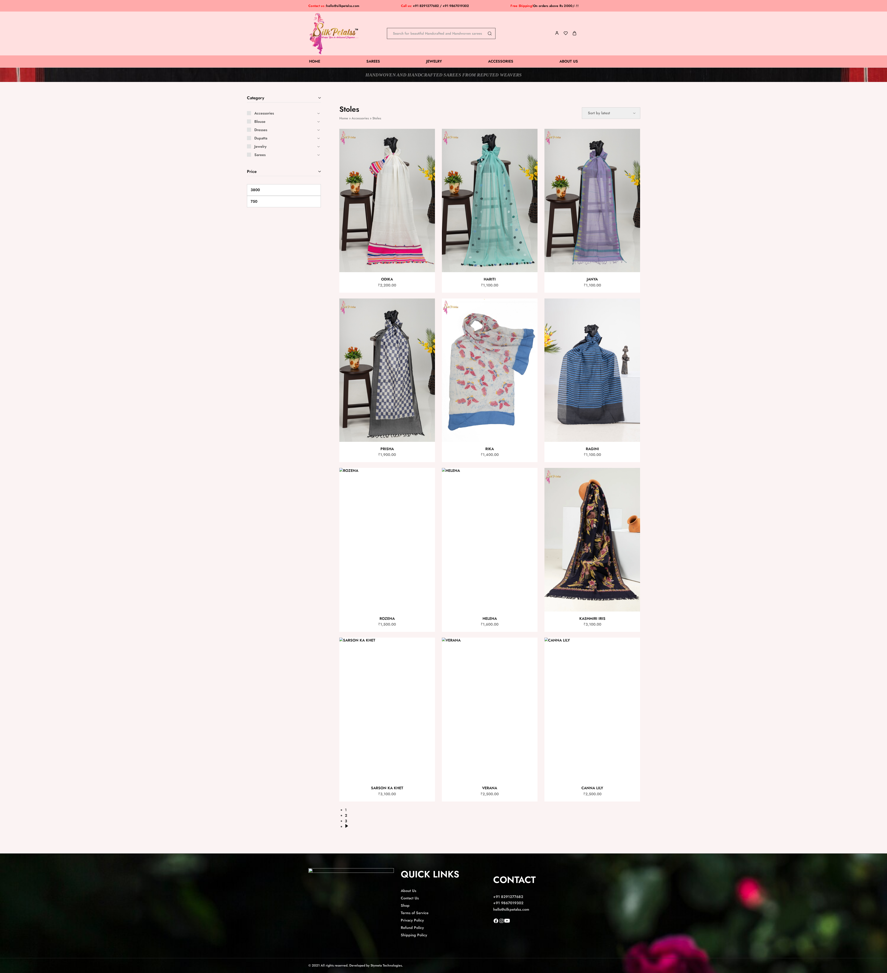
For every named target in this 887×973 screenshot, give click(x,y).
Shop (405, 905)
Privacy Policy (412, 920)
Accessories (360, 118)
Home (343, 118)
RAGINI (592, 449)
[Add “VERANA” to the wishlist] (529, 646)
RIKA (489, 449)
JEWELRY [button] (434, 61)
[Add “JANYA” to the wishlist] (632, 138)
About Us (408, 890)
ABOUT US (568, 61)
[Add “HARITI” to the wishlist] (529, 138)
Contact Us (410, 898)
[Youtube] (507, 922)
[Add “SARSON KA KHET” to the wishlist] (427, 646)
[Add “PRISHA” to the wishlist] (427, 307)
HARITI (490, 279)
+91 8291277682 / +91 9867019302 (435, 5)
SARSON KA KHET (387, 788)
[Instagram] (501, 922)
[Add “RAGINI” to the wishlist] (632, 307)
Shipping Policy (414, 935)
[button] (426, 149)
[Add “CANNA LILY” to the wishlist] (632, 646)
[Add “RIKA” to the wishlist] (529, 307)
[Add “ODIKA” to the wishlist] (427, 138)
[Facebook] (496, 922)
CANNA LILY (592, 788)
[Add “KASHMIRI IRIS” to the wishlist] (632, 477)
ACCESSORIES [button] (500, 61)
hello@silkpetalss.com (342, 5)
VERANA (489, 788)
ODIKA (387, 279)
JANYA (592, 279)
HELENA (490, 618)
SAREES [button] (373, 61)
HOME (314, 61)
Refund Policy (412, 927)
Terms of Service (414, 913)
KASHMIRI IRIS (592, 618)
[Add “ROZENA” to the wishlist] (427, 477)
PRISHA (387, 449)
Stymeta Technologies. (387, 965)
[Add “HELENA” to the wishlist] (529, 477)
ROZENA (387, 618)
